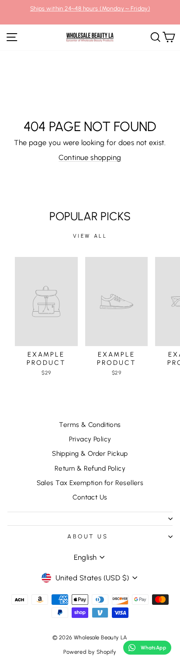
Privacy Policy (90, 439)
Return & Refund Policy (90, 468)
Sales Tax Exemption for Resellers (90, 483)
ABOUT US (88, 536)
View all (90, 236)
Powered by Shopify (89, 652)
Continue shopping (90, 157)
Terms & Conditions (90, 424)
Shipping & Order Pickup (90, 453)
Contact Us (90, 497)
